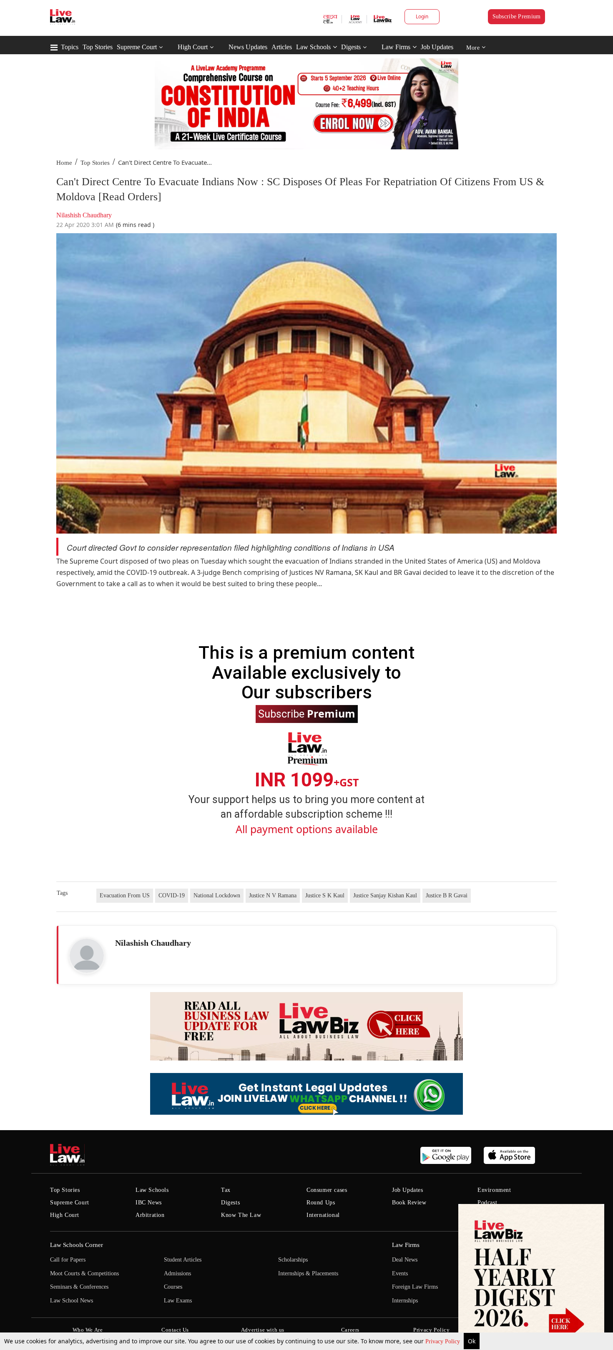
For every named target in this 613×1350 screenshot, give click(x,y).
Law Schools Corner (76, 1245)
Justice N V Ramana (272, 895)
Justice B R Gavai (446, 895)
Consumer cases (326, 1190)
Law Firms (396, 46)
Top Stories (98, 46)
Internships (405, 1300)
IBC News (149, 1202)
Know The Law (241, 1215)
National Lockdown (216, 895)
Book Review (409, 1202)
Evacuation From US (125, 895)
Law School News (71, 1300)
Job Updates (437, 46)
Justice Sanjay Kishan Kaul (385, 895)
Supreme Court (137, 46)
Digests (351, 46)
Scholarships (293, 1260)
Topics (69, 46)
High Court (193, 46)
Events (400, 1273)
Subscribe (306, 713)
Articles (281, 46)
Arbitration (150, 1215)
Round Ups (320, 1202)
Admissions (177, 1273)
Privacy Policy (443, 1341)
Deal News (404, 1260)
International (323, 1215)
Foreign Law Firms (415, 1287)
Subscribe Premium (516, 16)
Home (64, 162)
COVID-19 (171, 895)
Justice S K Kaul (324, 895)
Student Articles (182, 1260)
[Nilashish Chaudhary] (87, 956)
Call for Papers (67, 1260)
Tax (226, 1190)
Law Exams (178, 1300)
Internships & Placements (308, 1273)
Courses (173, 1287)
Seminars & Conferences (79, 1287)
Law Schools (313, 46)
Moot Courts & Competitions (84, 1273)
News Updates (248, 46)
